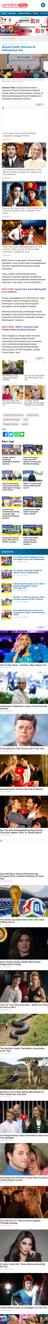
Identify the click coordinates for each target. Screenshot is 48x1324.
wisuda (24, 424)
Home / (4, 38)
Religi (35, 13)
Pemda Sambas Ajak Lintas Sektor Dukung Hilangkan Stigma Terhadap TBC (29, 586)
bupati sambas (32, 415)
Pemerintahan (24, 13)
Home (3, 13)
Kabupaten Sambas (11, 424)
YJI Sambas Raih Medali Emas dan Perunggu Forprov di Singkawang (28, 558)
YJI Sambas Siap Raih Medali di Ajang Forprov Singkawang (27, 571)
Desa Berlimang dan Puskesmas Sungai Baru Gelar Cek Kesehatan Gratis (29, 612)
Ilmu (25, 419)
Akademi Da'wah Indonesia (13, 415)
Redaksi (12, 13)
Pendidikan (11, 38)
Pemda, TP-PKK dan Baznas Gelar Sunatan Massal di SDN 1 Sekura (28, 598)
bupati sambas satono (12, 419)
